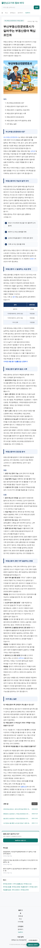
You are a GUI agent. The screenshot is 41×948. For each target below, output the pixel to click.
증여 (14, 297)
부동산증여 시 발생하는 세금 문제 (18, 110)
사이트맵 (20, 921)
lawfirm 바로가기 (20, 840)
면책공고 (12, 13)
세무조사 (21, 658)
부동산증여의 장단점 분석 (15, 117)
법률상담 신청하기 (33, 945)
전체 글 (20, 916)
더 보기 (34, 804)
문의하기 (20, 13)
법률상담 (24, 787)
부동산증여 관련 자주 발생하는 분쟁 (19, 120)
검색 (36, 7)
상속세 (33, 151)
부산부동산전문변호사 (11, 137)
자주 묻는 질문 (11, 124)
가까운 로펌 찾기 (32, 940)
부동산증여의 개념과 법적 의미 (17, 106)
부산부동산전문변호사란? (15, 103)
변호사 (32, 259)
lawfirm (27, 13)
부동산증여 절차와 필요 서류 (16, 113)
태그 (6, 13)
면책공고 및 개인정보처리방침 (20, 940)
